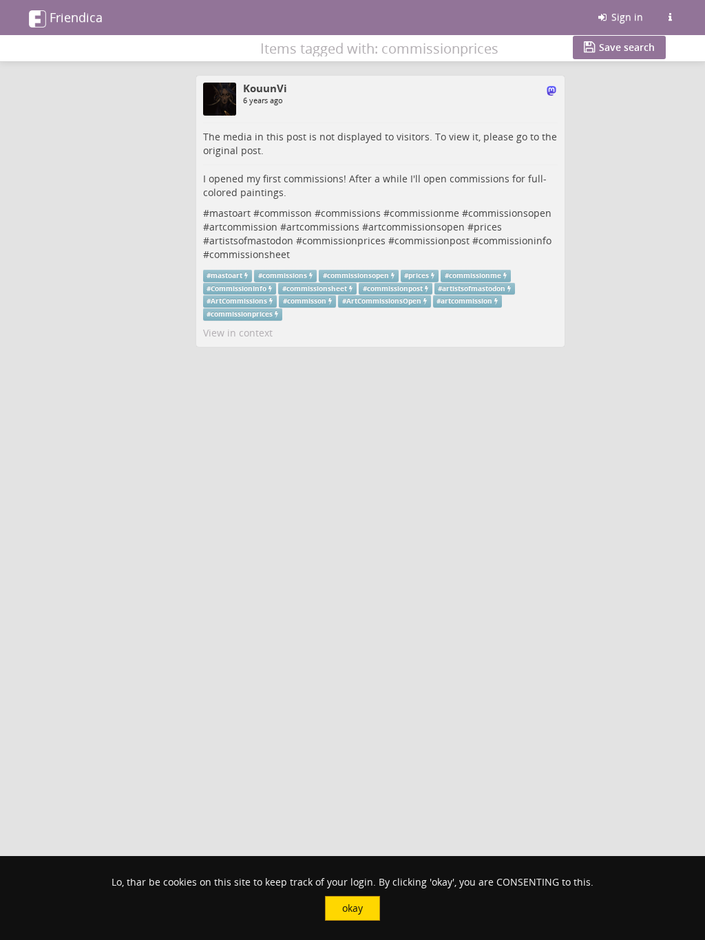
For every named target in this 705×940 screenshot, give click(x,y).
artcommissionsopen (416, 226)
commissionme (424, 213)
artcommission (243, 226)
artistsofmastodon (251, 240)
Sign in (626, 16)
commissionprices (344, 240)
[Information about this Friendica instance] (669, 17)
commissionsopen (509, 213)
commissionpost (432, 240)
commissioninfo (514, 240)
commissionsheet (249, 254)
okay (352, 908)
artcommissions (322, 226)
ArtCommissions (239, 301)
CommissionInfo (238, 288)
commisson (286, 213)
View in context (238, 332)
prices (488, 226)
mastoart (230, 213)
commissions (351, 213)
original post (232, 150)
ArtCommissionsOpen (383, 301)
